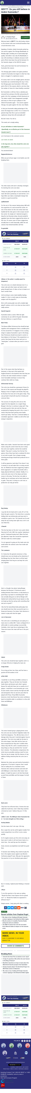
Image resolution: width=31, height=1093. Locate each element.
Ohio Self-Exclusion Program (9, 1078)
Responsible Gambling (23, 1069)
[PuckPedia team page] (25, 907)
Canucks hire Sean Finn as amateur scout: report (16, 957)
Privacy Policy (6, 1069)
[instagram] (25, 1041)
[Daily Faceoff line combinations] (22, 907)
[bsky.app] (12, 907)
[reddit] (18, 907)
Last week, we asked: (7, 140)
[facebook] (5, 907)
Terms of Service (14, 1069)
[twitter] (8, 907)
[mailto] (15, 907)
